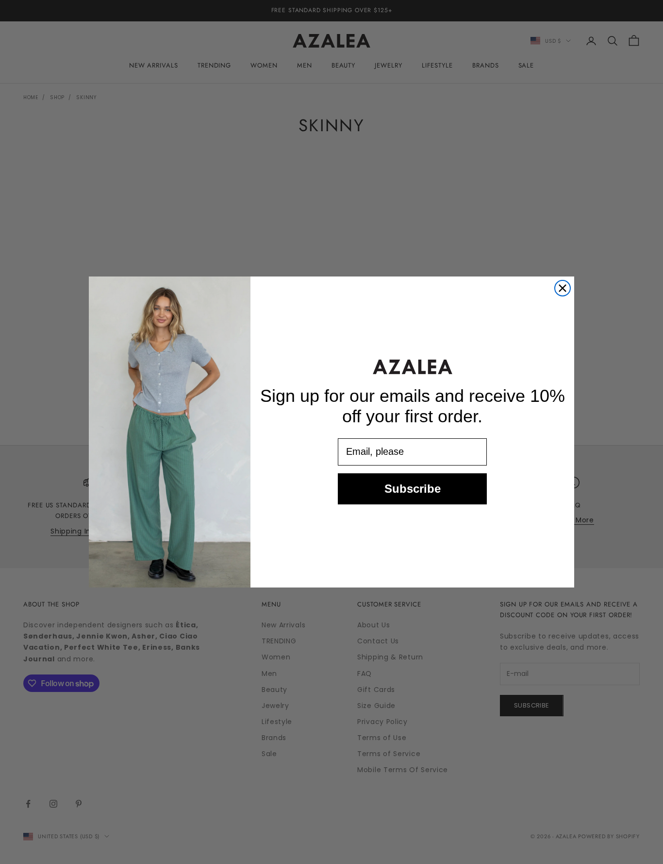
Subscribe (412, 488)
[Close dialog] (562, 288)
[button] (412, 367)
